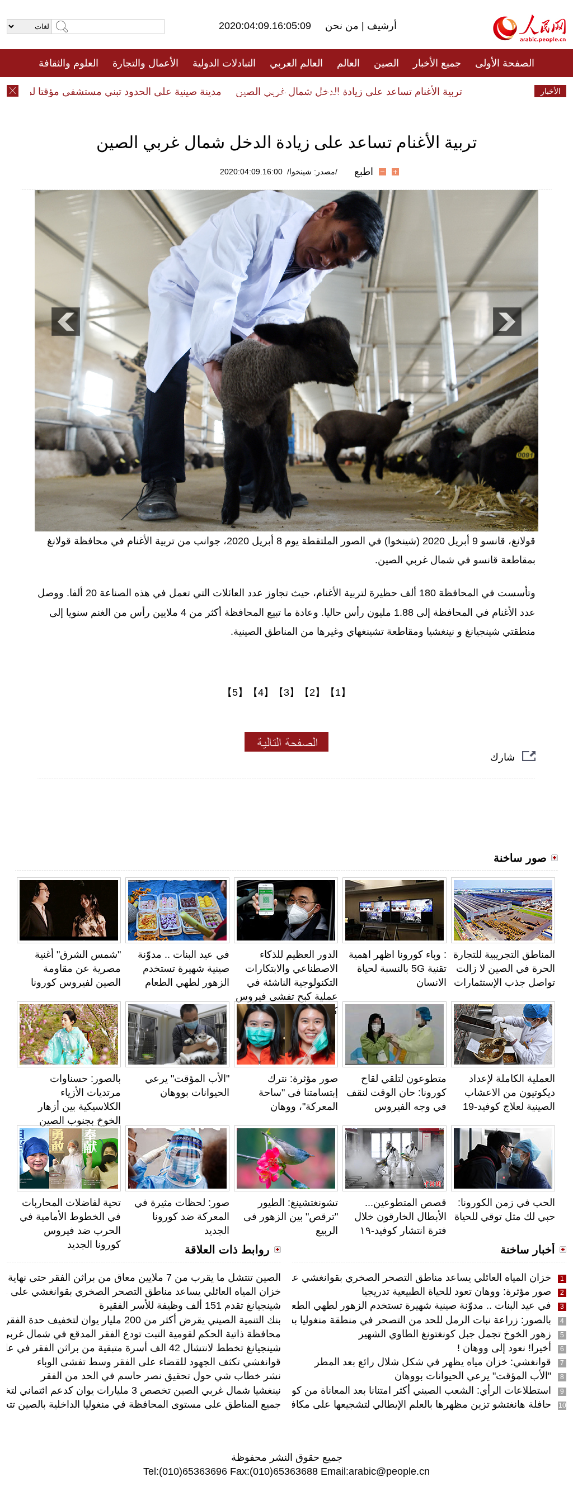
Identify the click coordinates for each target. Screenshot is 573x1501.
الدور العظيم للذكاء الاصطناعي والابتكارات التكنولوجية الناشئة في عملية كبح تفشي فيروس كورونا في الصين (287, 982)
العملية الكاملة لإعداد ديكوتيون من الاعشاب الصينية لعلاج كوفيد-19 (509, 1092)
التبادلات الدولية (224, 63)
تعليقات (278, 91)
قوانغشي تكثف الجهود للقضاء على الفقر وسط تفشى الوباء (159, 1361)
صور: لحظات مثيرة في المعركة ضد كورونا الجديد (181, 1216)
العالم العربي (296, 63)
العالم (348, 63)
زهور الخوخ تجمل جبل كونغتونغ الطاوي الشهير (455, 1334)
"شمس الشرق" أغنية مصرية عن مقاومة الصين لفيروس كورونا (76, 968)
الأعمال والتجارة (145, 63)
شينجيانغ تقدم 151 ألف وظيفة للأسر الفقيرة (190, 1305)
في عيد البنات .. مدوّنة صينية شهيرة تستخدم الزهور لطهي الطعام (183, 968)
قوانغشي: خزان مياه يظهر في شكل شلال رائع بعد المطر (432, 1361)
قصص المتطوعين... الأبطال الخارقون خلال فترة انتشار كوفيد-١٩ (400, 1216)
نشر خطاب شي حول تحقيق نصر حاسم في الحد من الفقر (161, 1375)
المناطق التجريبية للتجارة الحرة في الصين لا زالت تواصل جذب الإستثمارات (504, 968)
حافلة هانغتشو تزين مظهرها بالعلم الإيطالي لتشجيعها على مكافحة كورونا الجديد (386, 1404)
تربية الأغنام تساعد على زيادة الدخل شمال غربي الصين (368, 91)
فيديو (238, 91)
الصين (386, 63)
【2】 (312, 692)
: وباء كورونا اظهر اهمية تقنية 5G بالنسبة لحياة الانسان (398, 968)
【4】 (261, 692)
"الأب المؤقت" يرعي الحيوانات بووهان (472, 1375)
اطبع (363, 171)
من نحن (343, 25)
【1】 (338, 692)
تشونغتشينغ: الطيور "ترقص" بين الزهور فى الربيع (290, 1216)
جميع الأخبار (437, 63)
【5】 (235, 692)
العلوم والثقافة (68, 63)
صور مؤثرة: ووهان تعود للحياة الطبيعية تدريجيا (456, 1291)
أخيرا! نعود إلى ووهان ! (504, 1347)
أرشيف (380, 25)
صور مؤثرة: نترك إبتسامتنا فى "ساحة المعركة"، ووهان (298, 1092)
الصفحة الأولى (504, 63)
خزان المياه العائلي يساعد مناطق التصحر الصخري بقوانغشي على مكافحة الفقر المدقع (372, 1277)
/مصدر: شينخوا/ (312, 171)
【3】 (286, 692)
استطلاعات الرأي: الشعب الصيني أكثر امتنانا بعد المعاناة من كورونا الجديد (399, 1390)
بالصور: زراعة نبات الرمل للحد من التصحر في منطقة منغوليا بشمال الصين (396, 1320)
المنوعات (326, 91)
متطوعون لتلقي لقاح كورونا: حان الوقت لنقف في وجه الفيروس (396, 1092)
